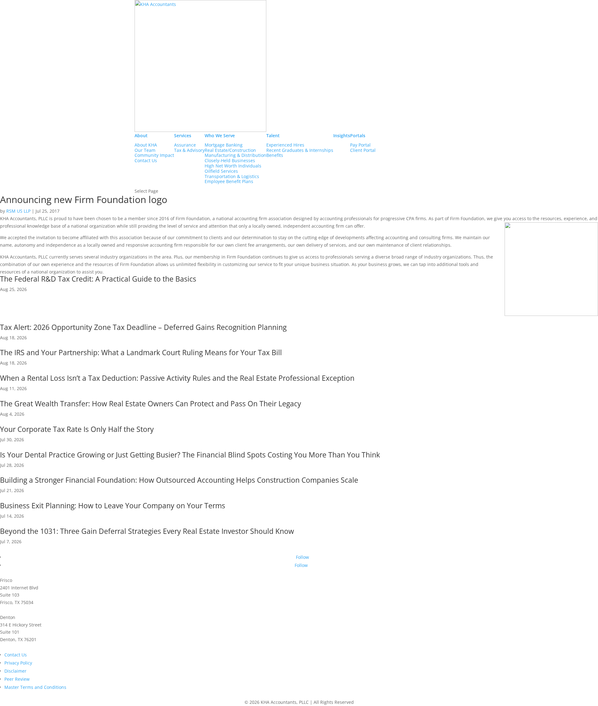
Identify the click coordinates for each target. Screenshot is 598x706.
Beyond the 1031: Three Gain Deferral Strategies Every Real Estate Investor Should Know (147, 531)
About (141, 135)
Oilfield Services (221, 171)
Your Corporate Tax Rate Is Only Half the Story (77, 429)
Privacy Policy (18, 663)
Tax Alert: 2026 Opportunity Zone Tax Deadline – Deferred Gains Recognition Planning (143, 327)
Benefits (274, 155)
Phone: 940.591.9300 (21, 647)
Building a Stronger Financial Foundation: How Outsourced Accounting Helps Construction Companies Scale (179, 480)
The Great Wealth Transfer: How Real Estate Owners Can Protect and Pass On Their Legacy (150, 404)
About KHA (146, 145)
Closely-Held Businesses (230, 160)
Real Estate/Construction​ (230, 150)
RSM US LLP (18, 211)
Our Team (145, 150)
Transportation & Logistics (232, 176)
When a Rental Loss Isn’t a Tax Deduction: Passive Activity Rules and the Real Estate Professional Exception (177, 378)
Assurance (185, 145)
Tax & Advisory (189, 150)
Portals (357, 135)
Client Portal (363, 150)
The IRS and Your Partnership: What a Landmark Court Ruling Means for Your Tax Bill (141, 352)
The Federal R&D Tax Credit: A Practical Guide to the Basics (98, 279)
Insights (341, 135)
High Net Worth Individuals (233, 166)
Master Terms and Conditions (35, 687)
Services (182, 135)
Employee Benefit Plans (229, 181)
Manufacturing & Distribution (235, 155)
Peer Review (17, 679)
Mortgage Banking (224, 145)
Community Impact (154, 155)
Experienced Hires (285, 145)
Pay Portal (360, 145)
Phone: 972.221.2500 (21, 610)
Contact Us (146, 160)
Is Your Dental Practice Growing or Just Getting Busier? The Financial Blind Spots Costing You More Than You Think (190, 455)
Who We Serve (220, 135)
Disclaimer (15, 671)
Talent (273, 135)
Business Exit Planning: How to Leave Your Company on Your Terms (112, 505)
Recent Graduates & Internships (299, 150)
